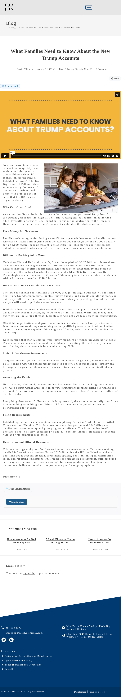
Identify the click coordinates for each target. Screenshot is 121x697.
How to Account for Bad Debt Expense (21, 541)
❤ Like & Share (16, 502)
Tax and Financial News (78, 69)
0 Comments (101, 69)
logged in (29, 573)
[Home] (7, 28)
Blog (61, 69)
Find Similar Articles (18, 489)
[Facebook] (3, 640)
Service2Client (23, 69)
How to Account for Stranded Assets (99, 541)
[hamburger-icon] (88, 7)
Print (115, 78)
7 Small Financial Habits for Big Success (60, 541)
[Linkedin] (11, 640)
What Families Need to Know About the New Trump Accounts (49, 28)
